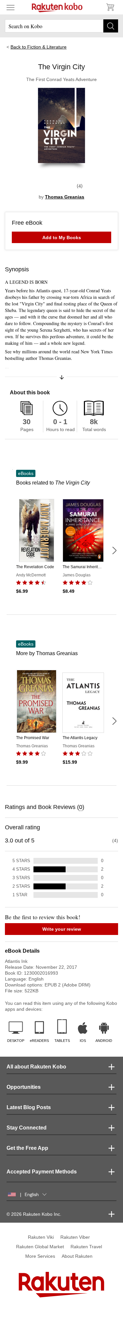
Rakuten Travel (86, 1246)
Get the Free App (27, 1148)
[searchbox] (61, 25)
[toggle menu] (10, 7)
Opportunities (24, 1087)
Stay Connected (27, 1127)
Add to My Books (61, 237)
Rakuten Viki (41, 1237)
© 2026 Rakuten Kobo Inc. (34, 1214)
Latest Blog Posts (29, 1107)
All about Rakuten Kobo (36, 1066)
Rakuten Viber (75, 1237)
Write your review (61, 929)
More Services (40, 1256)
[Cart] (110, 7)
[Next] (114, 550)
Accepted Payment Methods (42, 1171)
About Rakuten (77, 1256)
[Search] (110, 25)
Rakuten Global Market (40, 1246)
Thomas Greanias (64, 196)
